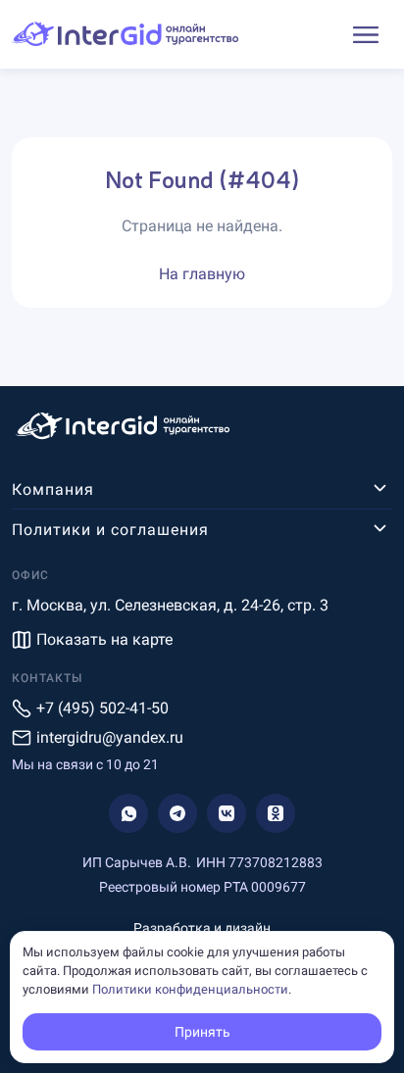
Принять (202, 1032)
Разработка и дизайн (202, 928)
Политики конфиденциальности (190, 989)
